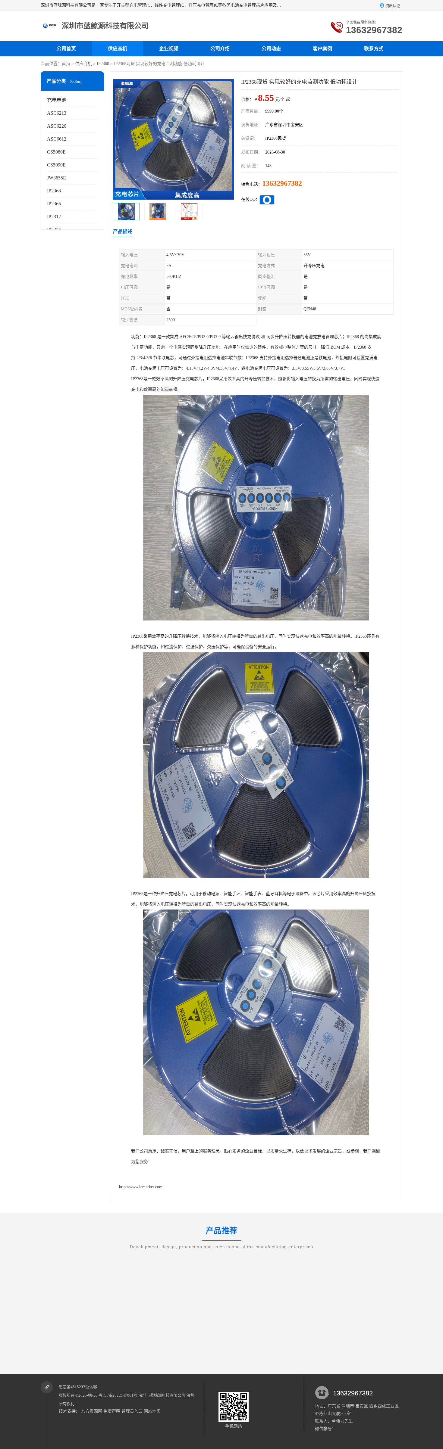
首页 (66, 63)
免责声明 (111, 1411)
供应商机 (117, 48)
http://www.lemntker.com (140, 1187)
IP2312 (54, 216)
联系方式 (373, 48)
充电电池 (56, 100)
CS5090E (56, 164)
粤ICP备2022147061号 (118, 1395)
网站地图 (152, 1411)
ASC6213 (56, 113)
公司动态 (271, 48)
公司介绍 (220, 48)
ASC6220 (56, 126)
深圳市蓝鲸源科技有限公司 (161, 1395)
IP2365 (54, 203)
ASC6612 (56, 138)
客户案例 (322, 48)
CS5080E (56, 151)
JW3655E (56, 177)
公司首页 (66, 48)
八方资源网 (91, 1411)
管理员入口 (132, 1411)
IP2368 (103, 63)
